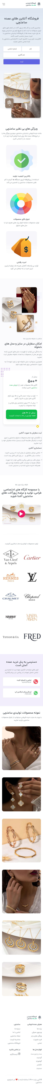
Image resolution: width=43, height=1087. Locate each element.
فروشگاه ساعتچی (14, 1043)
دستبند (39, 1068)
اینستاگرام (14, 1054)
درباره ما (17, 1029)
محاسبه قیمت (15, 1040)
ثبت (21, 62)
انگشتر (39, 1065)
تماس (40, 1043)
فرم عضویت (37, 1040)
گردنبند (39, 1058)
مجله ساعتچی (15, 1036)
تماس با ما (16, 1032)
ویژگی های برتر (36, 1036)
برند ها (39, 1029)
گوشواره (39, 1061)
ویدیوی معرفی (37, 1032)
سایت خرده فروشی (27, 717)
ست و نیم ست (36, 1054)
